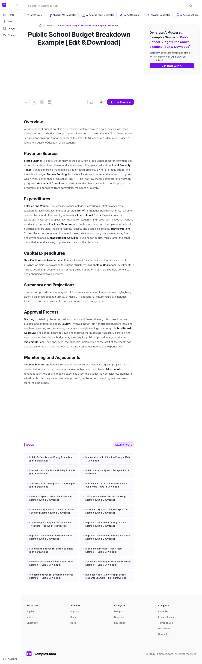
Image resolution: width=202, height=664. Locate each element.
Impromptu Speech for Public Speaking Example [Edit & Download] (106, 511)
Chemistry (32, 622)
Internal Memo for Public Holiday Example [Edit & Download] (52, 472)
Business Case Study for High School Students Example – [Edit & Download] (106, 576)
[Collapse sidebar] (17, 5)
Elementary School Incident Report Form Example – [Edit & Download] (51, 563)
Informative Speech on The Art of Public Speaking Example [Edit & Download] (51, 511)
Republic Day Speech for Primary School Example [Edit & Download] (107, 537)
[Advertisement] (79, 72)
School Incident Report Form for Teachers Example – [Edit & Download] (108, 563)
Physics (74, 611)
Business (119, 617)
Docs (49, 25)
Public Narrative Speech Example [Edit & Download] (107, 472)
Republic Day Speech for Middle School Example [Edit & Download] (51, 537)
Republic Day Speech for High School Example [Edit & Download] (106, 524)
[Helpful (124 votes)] (92, 102)
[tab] (34, 15)
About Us (163, 611)
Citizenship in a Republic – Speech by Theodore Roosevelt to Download (50, 524)
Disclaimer (164, 628)
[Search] (190, 6)
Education (119, 622)
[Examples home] (41, 653)
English (31, 611)
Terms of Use (165, 622)
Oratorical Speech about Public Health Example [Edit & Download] (50, 498)
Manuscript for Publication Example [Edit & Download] (107, 459)
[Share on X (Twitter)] (34, 102)
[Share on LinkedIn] (49, 102)
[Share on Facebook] (42, 102)
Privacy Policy (166, 617)
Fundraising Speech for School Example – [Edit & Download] (52, 550)
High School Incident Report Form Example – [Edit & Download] (103, 550)
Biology (74, 617)
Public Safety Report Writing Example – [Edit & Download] (50, 459)
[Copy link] (27, 102)
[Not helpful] (101, 102)
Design (118, 611)
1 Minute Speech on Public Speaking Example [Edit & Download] (105, 498)
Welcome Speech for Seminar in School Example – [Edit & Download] (51, 576)
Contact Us (164, 634)
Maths (30, 617)
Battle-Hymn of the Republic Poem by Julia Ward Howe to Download (106, 485)
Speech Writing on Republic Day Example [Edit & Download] (52, 485)
